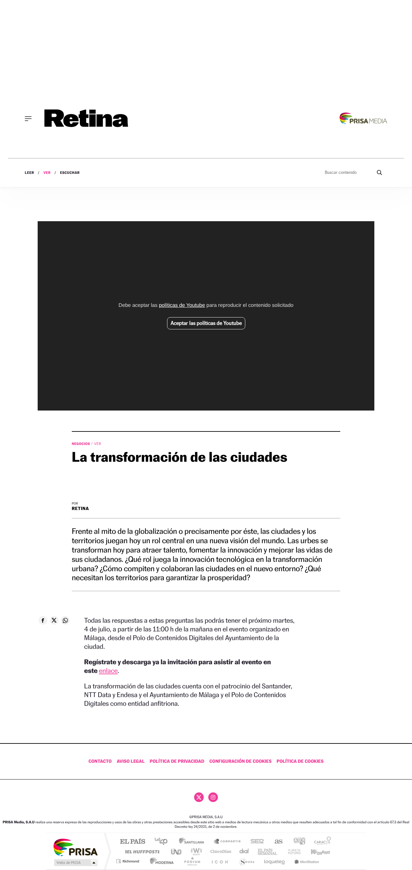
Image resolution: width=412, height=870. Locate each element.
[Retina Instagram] (213, 797)
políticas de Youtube (182, 305)
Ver (47, 173)
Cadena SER (255, 842)
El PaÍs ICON (219, 861)
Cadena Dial (244, 851)
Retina (80, 508)
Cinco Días (219, 851)
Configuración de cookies (240, 761)
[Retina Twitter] (199, 797)
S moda (246, 861)
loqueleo (274, 861)
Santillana (193, 842)
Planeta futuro (292, 851)
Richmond (128, 861)
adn (296, 842)
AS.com (276, 842)
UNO (176, 851)
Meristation (305, 861)
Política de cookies (299, 761)
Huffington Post (141, 851)
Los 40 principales (163, 842)
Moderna (160, 861)
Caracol (320, 842)
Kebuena (315, 851)
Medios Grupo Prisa (75, 862)
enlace (108, 671)
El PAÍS (132, 842)
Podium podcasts (192, 861)
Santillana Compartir (227, 842)
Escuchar (70, 173)
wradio (195, 851)
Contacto (100, 761)
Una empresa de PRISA (75, 847)
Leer (29, 173)
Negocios (81, 443)
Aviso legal (131, 761)
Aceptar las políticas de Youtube (206, 323)
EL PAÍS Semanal (268, 851)
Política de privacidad (177, 761)
